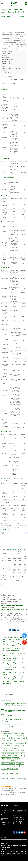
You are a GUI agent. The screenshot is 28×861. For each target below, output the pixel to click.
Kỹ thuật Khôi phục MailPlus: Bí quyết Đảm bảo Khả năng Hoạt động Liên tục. (15, 705)
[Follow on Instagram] (17, 832)
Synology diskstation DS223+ (8, 760)
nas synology (5, 748)
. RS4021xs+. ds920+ (7, 733)
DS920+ (25, 549)
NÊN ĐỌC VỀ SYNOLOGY (18, 637)
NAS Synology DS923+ (19, 750)
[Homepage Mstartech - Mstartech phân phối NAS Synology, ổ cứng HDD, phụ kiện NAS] (14, 3)
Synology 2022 (15, 758)
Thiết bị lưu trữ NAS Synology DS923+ (10, 776)
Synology (9, 758)
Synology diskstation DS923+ (8, 763)
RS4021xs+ (4, 755)
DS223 (21, 735)
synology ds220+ (5, 766)
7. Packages (6, 65)
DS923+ (18, 738)
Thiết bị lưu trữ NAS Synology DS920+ (10, 773)
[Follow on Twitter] (19, 832)
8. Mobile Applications (8, 67)
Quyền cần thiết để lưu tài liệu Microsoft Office (13, 725)
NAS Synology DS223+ (14, 748)
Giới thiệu (3, 810)
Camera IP (4, 735)
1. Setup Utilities (7, 53)
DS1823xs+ (9, 740)
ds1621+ (4, 740)
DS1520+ (24, 738)
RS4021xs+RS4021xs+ (13, 755)
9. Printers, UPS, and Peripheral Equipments (14, 68)
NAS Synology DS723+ (7, 750)
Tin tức (3, 815)
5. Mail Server (6, 61)
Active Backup (16, 733)
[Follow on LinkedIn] (22, 832)
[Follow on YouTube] (24, 832)
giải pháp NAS (22, 740)
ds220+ (17, 735)
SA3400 (22, 755)
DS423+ (3, 738)
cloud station (11, 735)
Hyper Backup (5, 743)
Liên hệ (3, 812)
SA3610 (3, 758)
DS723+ (8, 738)
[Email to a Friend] (15, 630)
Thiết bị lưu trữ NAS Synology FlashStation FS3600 (13, 778)
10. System (6, 70)
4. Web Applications (8, 59)
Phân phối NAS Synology (7, 753)
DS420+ (14, 549)
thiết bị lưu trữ (5, 768)
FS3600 (15, 740)
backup (22, 733)
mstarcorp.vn (10, 612)
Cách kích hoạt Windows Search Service (14, 720)
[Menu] (2, 3)
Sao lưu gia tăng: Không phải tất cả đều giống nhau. (15, 711)
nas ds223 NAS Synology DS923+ (17, 743)
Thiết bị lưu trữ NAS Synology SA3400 (10, 781)
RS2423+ (17, 753)
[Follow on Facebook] (14, 832)
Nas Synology (9, 715)
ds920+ (13, 738)
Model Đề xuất (8, 72)
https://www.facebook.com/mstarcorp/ (12, 605)
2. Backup (5, 55)
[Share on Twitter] (13, 630)
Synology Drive (19, 763)
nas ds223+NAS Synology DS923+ (10, 745)
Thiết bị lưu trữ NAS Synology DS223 (10, 771)
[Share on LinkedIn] (18, 630)
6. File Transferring (8, 63)
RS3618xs (22, 753)
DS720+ (19, 549)
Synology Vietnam (15, 766)
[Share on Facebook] (10, 630)
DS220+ (9, 549)
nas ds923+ (21, 745)
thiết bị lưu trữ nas (14, 768)
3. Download (6, 57)
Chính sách (4, 817)
